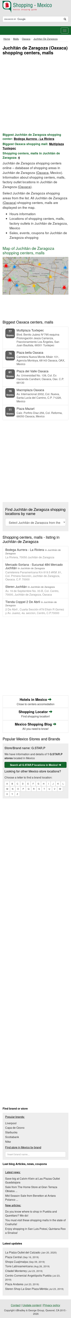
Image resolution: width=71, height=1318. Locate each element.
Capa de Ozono (14, 1128)
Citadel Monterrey (24, 1271)
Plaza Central (22, 1257)
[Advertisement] (35, 93)
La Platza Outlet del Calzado (31, 1252)
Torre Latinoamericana (27, 1266)
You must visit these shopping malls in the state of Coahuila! (35, 1222)
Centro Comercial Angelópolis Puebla (32, 1277)
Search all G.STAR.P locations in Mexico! (34, 765)
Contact (15, 1305)
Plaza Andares (22, 1284)
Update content (31, 1305)
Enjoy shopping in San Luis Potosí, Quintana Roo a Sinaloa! (35, 1231)
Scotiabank (12, 1137)
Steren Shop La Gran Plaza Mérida (34, 1289)
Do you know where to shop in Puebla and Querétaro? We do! (31, 1213)
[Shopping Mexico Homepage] (35, 7)
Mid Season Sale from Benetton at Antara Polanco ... (30, 1198)
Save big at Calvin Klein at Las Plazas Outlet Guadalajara (32, 1180)
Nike (8, 1142)
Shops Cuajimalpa (25, 1262)
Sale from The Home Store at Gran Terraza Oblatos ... (31, 1189)
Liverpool (11, 1123)
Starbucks (11, 1132)
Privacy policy (51, 1305)
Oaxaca (43, 172)
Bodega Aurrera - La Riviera (34, 139)
